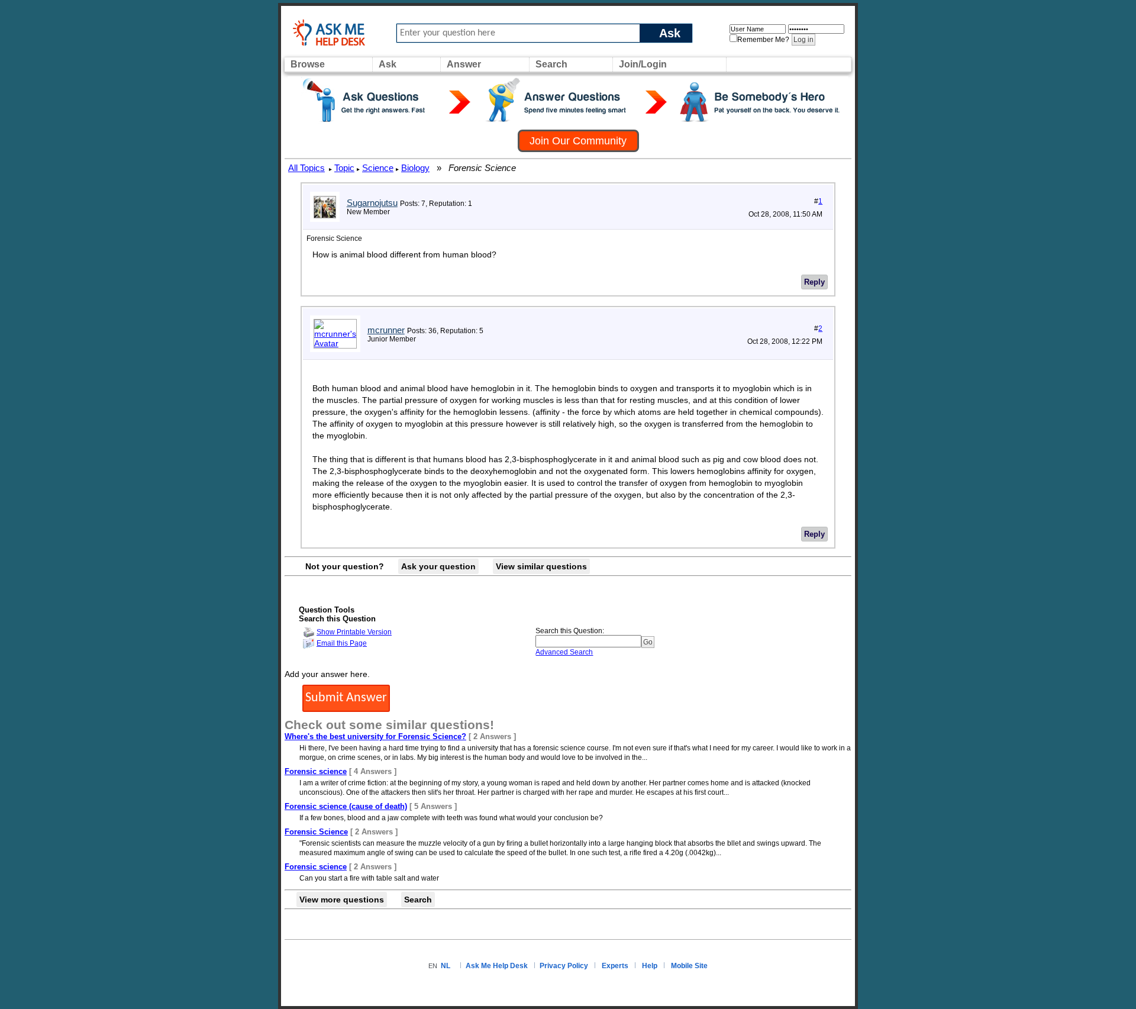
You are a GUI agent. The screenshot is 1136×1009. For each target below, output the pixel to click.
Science (377, 168)
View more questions (341, 899)
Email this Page (342, 643)
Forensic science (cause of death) (346, 806)
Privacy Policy (564, 966)
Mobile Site (689, 966)
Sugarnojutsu (372, 203)
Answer (464, 64)
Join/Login (643, 64)
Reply (814, 282)
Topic (344, 168)
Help (649, 966)
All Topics (306, 168)
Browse (308, 64)
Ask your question (438, 566)
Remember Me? (763, 40)
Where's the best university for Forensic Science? (375, 736)
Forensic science (316, 771)
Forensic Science (316, 831)
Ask (669, 33)
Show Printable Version (354, 632)
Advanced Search (564, 652)
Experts (615, 966)
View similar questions (541, 566)
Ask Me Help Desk (497, 966)
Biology (415, 168)
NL (445, 966)
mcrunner (386, 330)
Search (551, 64)
